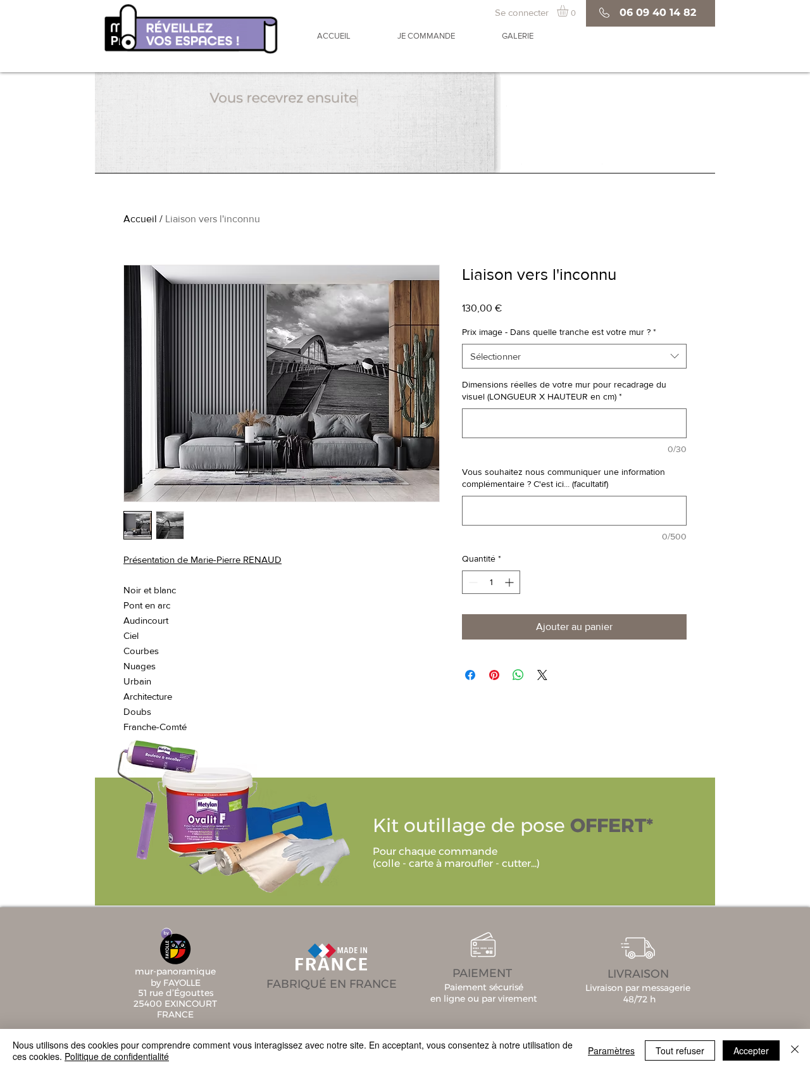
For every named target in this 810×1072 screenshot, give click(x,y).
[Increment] (510, 582)
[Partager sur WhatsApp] (518, 675)
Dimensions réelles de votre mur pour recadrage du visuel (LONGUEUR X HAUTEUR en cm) (564, 390)
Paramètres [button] (611, 1050)
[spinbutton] (491, 582)
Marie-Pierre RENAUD (236, 559)
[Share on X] (542, 675)
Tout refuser (680, 1050)
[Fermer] (794, 1050)
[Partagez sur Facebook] (470, 675)
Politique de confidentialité (117, 1056)
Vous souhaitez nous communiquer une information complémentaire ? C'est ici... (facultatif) (563, 478)
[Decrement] (472, 582)
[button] (569, 10)
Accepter (751, 1050)
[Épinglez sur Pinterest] (494, 675)
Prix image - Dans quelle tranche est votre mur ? (559, 332)
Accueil (140, 218)
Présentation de (156, 559)
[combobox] (574, 356)
